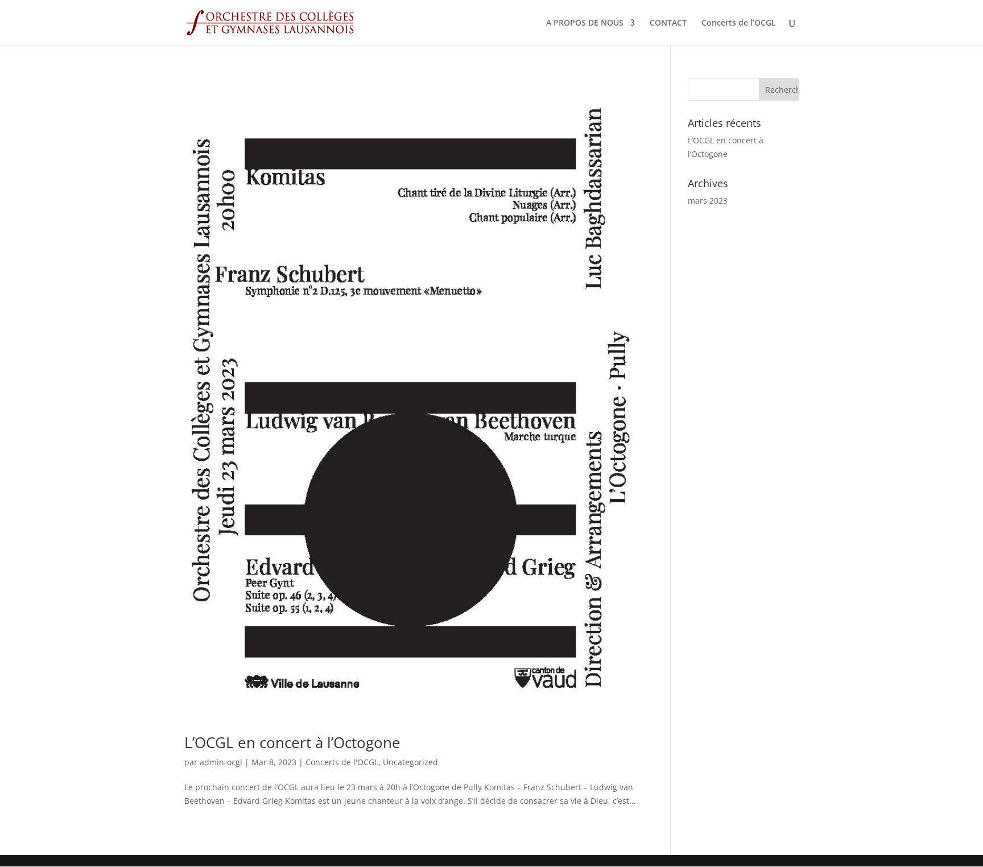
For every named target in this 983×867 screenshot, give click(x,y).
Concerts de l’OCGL (738, 23)
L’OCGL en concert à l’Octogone (292, 742)
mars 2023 (708, 200)
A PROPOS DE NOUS (584, 23)
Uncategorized (410, 762)
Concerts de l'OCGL (341, 762)
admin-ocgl (221, 762)
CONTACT (668, 23)
